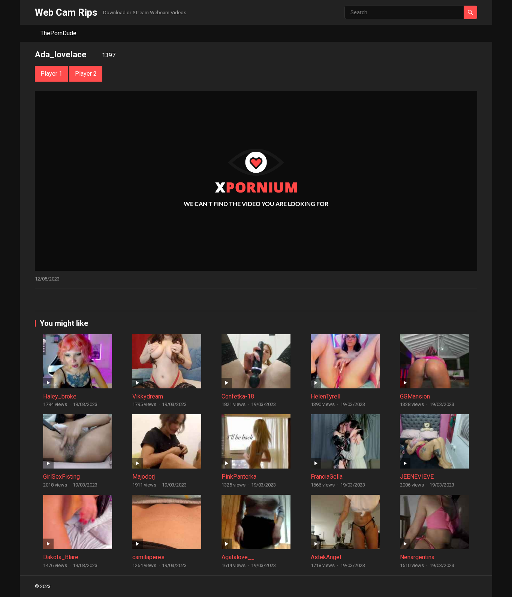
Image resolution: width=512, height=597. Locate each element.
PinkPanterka (239, 476)
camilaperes (148, 557)
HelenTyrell (325, 396)
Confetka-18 (238, 396)
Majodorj (143, 476)
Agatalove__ (238, 557)
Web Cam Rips (66, 12)
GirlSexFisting (61, 476)
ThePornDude (58, 33)
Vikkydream (147, 396)
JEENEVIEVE (417, 476)
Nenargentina (417, 557)
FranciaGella (327, 476)
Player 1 (51, 73)
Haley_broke (59, 396)
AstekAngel (326, 557)
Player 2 (86, 73)
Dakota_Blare (60, 557)
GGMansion (415, 396)
